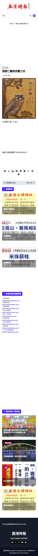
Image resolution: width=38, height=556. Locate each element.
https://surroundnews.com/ (10, 308)
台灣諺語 (7, 236)
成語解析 (7, 262)
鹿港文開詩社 (9, 209)
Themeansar (24, 553)
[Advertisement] (19, 46)
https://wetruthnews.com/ (10, 312)
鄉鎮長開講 (8, 443)
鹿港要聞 (7, 418)
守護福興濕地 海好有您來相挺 (15, 456)
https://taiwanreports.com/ (10, 300)
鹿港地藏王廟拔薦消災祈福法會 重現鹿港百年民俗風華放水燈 (15, 431)
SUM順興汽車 (8, 481)
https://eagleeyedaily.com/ (10, 304)
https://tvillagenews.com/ (10, 332)
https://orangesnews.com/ (10, 328)
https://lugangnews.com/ (10, 320)
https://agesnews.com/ (9, 316)
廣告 (6, 467)
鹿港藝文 (5, 67)
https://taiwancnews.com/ (10, 324)
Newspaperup (13, 553)
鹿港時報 (19, 533)
